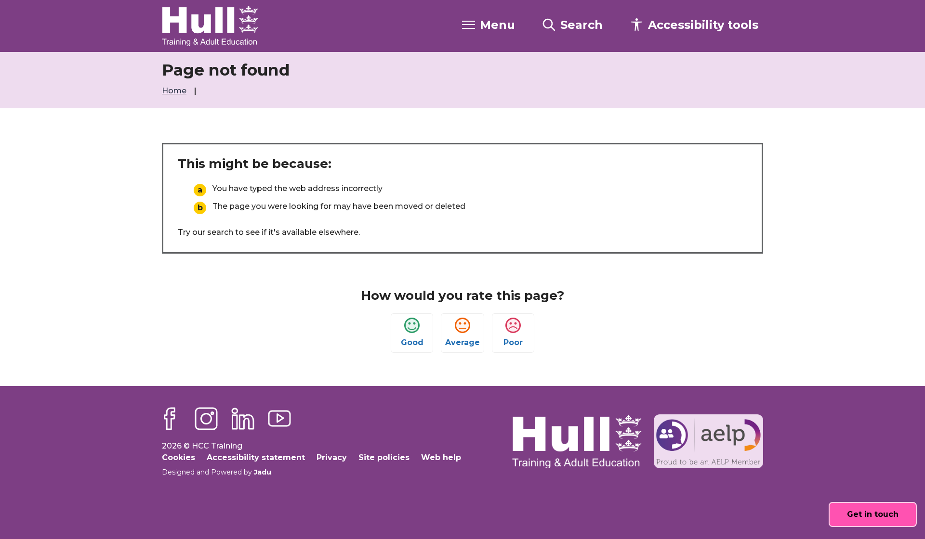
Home (175, 90)
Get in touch (873, 514)
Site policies (384, 457)
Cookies (178, 457)
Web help (441, 457)
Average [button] (462, 342)
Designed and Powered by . (217, 472)
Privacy (332, 457)
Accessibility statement (256, 457)
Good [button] (412, 342)
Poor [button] (513, 342)
